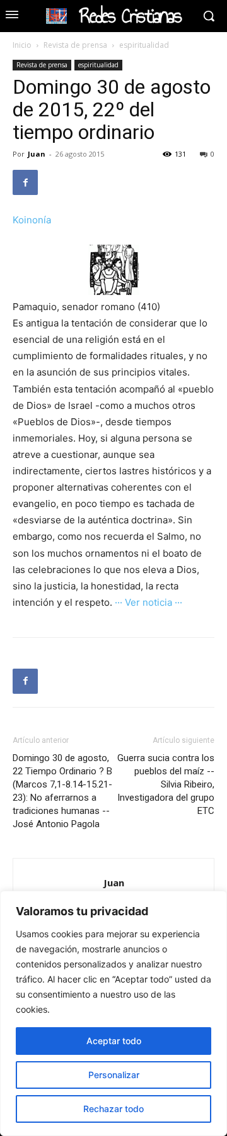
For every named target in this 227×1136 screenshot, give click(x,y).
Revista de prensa (75, 45)
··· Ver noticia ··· (148, 602)
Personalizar (113, 1074)
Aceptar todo (113, 1040)
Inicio (22, 45)
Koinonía (32, 220)
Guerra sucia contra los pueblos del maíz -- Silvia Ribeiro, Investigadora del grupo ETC (165, 784)
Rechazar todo (113, 1108)
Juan (36, 154)
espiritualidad (144, 45)
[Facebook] (25, 182)
